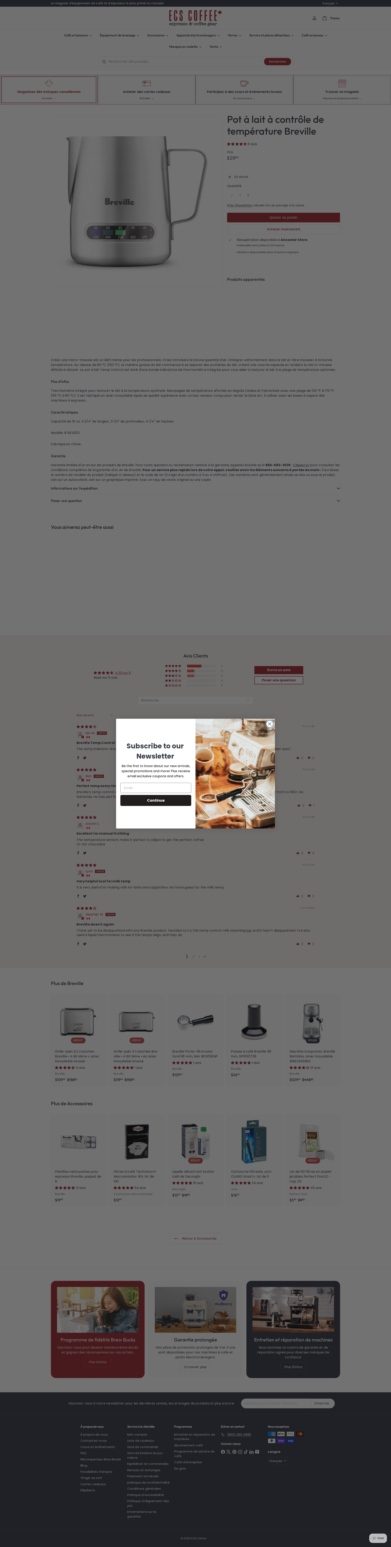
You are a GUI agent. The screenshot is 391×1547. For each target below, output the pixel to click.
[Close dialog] (269, 723)
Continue (156, 800)
